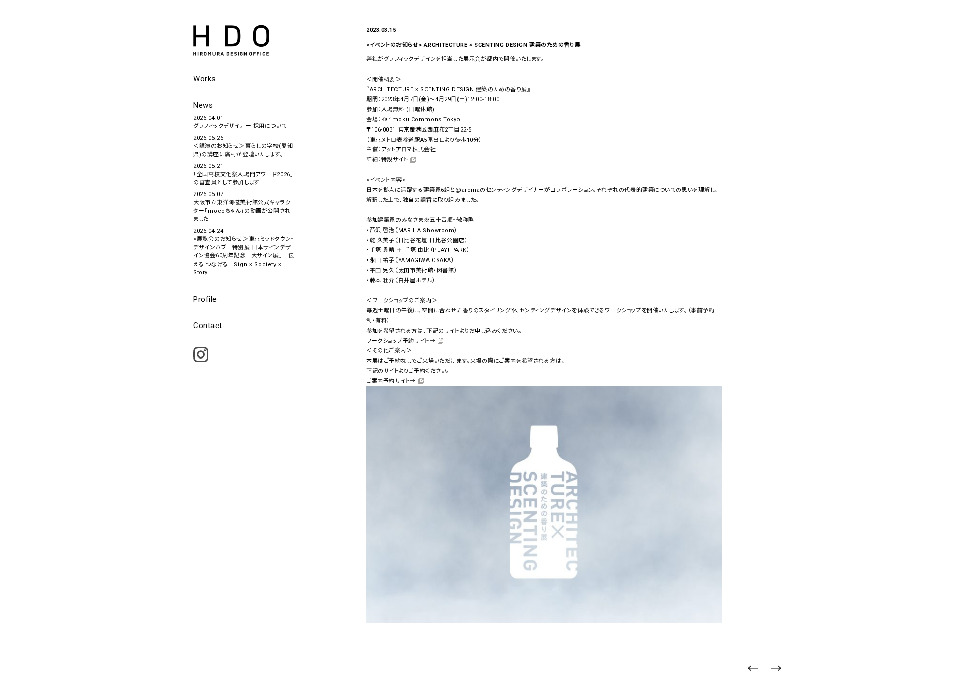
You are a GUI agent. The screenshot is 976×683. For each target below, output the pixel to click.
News (203, 105)
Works (204, 78)
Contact (207, 325)
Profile (205, 299)
